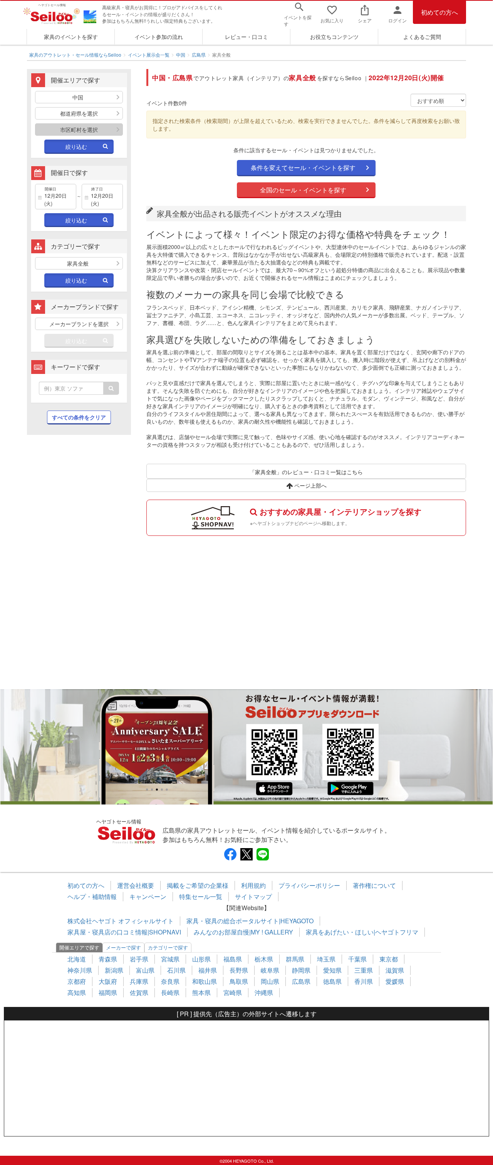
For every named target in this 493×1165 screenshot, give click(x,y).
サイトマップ (253, 896)
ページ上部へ (310, 485)
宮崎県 (232, 992)
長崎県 (170, 992)
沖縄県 (264, 992)
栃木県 (264, 959)
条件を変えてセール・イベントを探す (303, 167)
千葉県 (357, 959)
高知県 (76, 992)
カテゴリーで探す (168, 947)
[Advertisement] (79, 566)
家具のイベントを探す (71, 36)
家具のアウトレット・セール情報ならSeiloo (75, 54)
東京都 (388, 959)
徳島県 (332, 981)
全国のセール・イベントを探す (303, 189)
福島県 (232, 959)
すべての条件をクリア (79, 417)
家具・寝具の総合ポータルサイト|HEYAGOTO (250, 920)
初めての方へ (439, 12)
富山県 (145, 970)
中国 (180, 54)
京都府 (76, 981)
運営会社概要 (135, 885)
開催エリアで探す (79, 947)
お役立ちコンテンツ (334, 36)
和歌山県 (204, 981)
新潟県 (114, 970)
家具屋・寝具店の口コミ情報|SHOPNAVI (124, 932)
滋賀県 (395, 970)
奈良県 (170, 981)
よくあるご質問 (422, 36)
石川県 (176, 970)
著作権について (374, 885)
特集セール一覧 (200, 896)
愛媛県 (395, 981)
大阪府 (108, 981)
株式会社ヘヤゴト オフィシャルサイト (120, 920)
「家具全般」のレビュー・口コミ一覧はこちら (306, 472)
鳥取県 (239, 981)
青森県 (108, 959)
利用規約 (253, 885)
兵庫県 (139, 981)
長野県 (239, 970)
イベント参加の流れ (158, 36)
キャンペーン (147, 896)
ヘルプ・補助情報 (92, 896)
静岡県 (301, 970)
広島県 (199, 54)
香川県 (363, 981)
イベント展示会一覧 (148, 54)
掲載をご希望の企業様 (197, 885)
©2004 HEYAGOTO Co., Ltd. (247, 1161)
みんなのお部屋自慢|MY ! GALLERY (243, 932)
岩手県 (139, 959)
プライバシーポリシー (309, 885)
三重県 (363, 970)
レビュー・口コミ (246, 36)
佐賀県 (139, 992)
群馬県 (295, 959)
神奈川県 (79, 970)
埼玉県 (326, 959)
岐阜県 (270, 970)
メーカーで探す (123, 947)
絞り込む (76, 146)
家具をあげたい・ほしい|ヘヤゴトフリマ (362, 932)
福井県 (207, 970)
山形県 (201, 959)
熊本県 (201, 992)
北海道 (76, 959)
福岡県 (108, 992)
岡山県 (270, 981)
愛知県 (332, 970)
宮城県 (170, 959)
